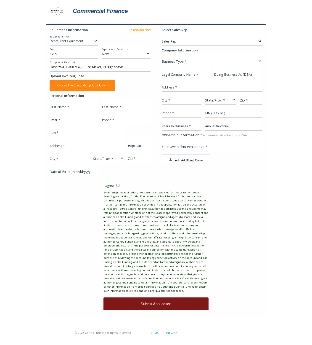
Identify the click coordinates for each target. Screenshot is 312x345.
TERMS (154, 333)
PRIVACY (172, 333)
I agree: (155, 237)
